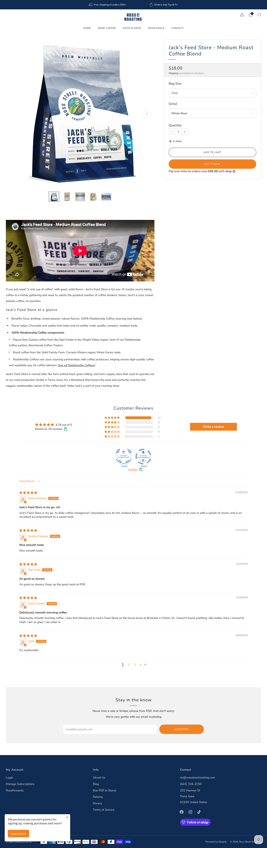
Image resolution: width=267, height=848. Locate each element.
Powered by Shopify (216, 841)
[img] (28, 493)
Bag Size (175, 83)
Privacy (97, 803)
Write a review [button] (213, 427)
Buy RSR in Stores (104, 790)
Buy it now (212, 164)
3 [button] (135, 665)
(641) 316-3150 (191, 784)
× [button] (67, 817)
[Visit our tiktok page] (199, 812)
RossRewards (15, 790)
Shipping (173, 73)
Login (9, 777)
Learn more (18, 834)
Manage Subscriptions (20, 784)
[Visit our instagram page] (190, 812)
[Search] (259, 15)
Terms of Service (103, 810)
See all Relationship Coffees (76, 365)
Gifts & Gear (132, 28)
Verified (133, 469)
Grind (173, 104)
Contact (177, 28)
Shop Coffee (107, 28)
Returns (98, 797)
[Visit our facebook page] (181, 812)
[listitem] (108, 4)
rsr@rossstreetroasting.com (197, 777)
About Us (99, 777)
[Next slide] (147, 114)
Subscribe (181, 729)
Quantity (175, 125)
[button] (112, 417)
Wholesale (156, 28)
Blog (96, 784)
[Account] (242, 15)
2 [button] (129, 665)
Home (87, 28)
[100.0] (124, 456)
